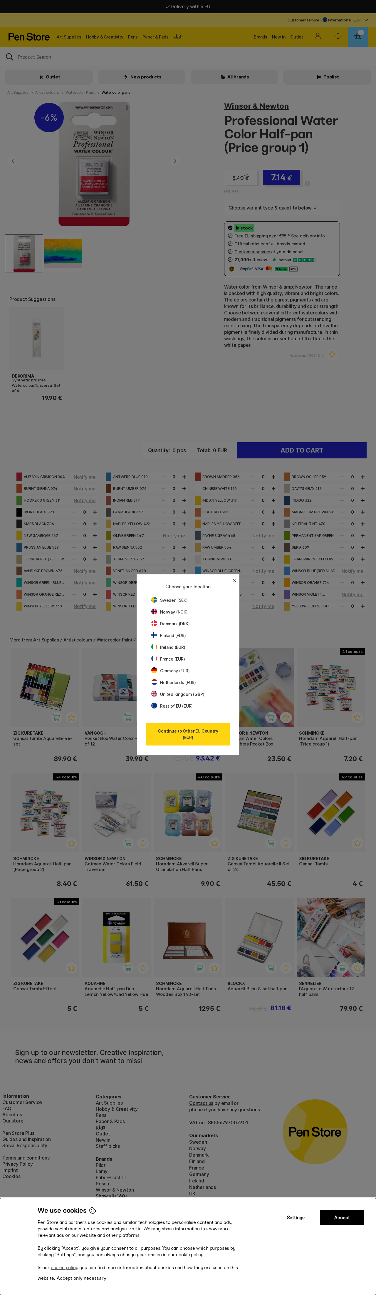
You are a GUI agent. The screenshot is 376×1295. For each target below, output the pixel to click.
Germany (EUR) (175, 670)
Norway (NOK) (174, 611)
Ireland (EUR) (172, 647)
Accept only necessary (81, 1278)
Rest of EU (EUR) (176, 705)
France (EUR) (172, 658)
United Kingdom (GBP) (182, 694)
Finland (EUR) (173, 635)
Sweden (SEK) (174, 600)
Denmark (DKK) (175, 623)
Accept (342, 1217)
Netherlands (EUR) (178, 682)
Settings (296, 1217)
